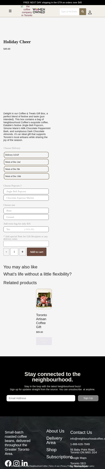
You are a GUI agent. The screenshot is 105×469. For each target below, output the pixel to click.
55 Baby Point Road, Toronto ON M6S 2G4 (83, 451)
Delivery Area (54, 440)
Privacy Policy (67, 466)
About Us (55, 431)
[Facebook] (8, 463)
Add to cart (36, 251)
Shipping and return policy (84, 466)
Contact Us (81, 432)
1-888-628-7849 (80, 444)
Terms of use (54, 466)
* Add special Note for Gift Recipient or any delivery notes (25, 237)
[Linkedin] (24, 463)
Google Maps (78, 457)
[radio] (26, 155)
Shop (51, 449)
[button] (10, 11)
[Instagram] (16, 463)
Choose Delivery (12, 148)
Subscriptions (59, 456)
